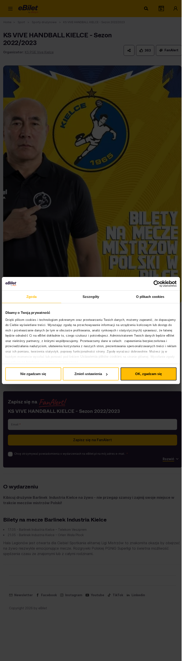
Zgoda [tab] (31, 297)
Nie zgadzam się (33, 374)
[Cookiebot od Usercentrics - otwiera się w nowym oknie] (156, 283)
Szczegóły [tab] (91, 297)
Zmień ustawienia (88, 374)
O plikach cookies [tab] (150, 297)
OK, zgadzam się (148, 374)
